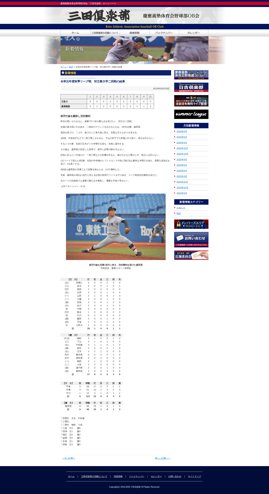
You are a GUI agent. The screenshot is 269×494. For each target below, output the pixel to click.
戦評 (71, 67)
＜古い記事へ (68, 458)
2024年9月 (182, 193)
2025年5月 (182, 170)
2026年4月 (182, 142)
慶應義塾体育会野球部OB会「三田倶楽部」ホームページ (88, 3)
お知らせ (181, 208)
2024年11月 (182, 182)
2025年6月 (182, 165)
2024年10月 (182, 187)
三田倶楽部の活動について (94, 476)
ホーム (64, 67)
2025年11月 (182, 148)
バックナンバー (136, 476)
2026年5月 (182, 137)
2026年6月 (182, 131)
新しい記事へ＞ (162, 458)
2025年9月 (182, 159)
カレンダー (156, 476)
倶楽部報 (118, 476)
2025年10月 (182, 154)
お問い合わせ (174, 476)
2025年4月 (182, 176)
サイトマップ (194, 476)
